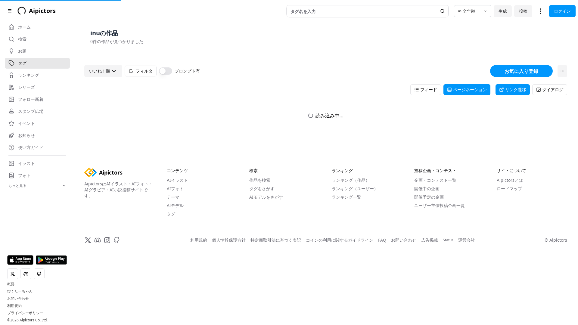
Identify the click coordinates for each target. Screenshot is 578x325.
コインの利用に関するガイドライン (339, 240)
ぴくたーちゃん (20, 291)
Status (448, 240)
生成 (503, 11)
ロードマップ (509, 188)
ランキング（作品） (351, 180)
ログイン (562, 11)
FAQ (382, 240)
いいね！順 (99, 71)
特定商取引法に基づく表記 (275, 240)
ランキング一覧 (346, 197)
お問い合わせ (18, 298)
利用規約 (14, 305)
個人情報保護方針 (229, 240)
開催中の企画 (427, 188)
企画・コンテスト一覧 (435, 180)
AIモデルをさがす (266, 197)
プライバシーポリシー (25, 313)
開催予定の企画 (429, 197)
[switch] (165, 71)
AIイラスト (177, 180)
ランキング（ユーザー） (355, 188)
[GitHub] (116, 240)
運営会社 (466, 240)
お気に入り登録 (521, 71)
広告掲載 (429, 240)
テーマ (173, 197)
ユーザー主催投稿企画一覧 (439, 205)
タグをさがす (262, 188)
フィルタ (144, 71)
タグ (171, 214)
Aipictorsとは (510, 180)
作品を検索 (259, 180)
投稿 (523, 11)
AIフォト (175, 188)
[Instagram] (107, 240)
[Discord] (97, 240)
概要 (10, 284)
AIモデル (175, 205)
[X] (88, 240)
